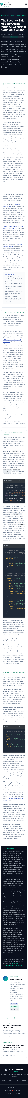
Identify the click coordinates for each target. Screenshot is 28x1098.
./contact (23, 1080)
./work (3, 1080)
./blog (16, 1080)
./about (10, 1080)
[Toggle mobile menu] (26, 4)
